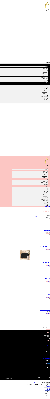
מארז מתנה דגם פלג (46, 262)
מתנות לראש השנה (45, 68)
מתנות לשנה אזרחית (29, 216)
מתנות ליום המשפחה (44, 92)
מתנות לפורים (45, 70)
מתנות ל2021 (37, 216)
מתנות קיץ (46, 100)
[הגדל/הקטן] (49, 388)
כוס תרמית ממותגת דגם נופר (45, 246)
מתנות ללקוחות (45, 98)
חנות (47, 67)
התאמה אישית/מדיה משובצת (30, 385)
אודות (47, 85)
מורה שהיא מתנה (47, 230)
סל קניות (47, 185)
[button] (47, 390)
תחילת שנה (42, 208)
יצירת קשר (47, 83)
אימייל (49, 367)
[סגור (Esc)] (47, 388)
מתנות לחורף (45, 80)
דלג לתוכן (49, 0)
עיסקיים (47, 76)
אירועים (47, 82)
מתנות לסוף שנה (45, 74)
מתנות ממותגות (19, 216)
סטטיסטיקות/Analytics (40, 385)
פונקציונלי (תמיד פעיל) (46, 385)
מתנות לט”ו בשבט (45, 89)
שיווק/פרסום (35, 385)
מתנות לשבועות (45, 71)
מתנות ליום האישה (45, 72)
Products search (48, 62)
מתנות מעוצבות (16, 216)
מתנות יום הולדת (45, 78)
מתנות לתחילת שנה (45, 93)
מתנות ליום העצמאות (44, 73)
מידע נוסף (46, 66)
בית (47, 65)
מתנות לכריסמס (33, 216)
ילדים (47, 95)
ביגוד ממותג (45, 81)
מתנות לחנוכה (45, 88)
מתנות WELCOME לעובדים (44, 182)
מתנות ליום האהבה (45, 75)
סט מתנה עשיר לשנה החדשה (45, 310)
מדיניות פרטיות (34, 382)
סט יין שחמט (47, 278)
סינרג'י (48, 294)
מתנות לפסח (45, 90)
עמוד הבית (48, 208)
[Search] (49, 63)
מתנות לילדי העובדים (44, 180)
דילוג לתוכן (48, 389)
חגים (47, 87)
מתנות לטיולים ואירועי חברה (44, 77)
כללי (46, 208)
